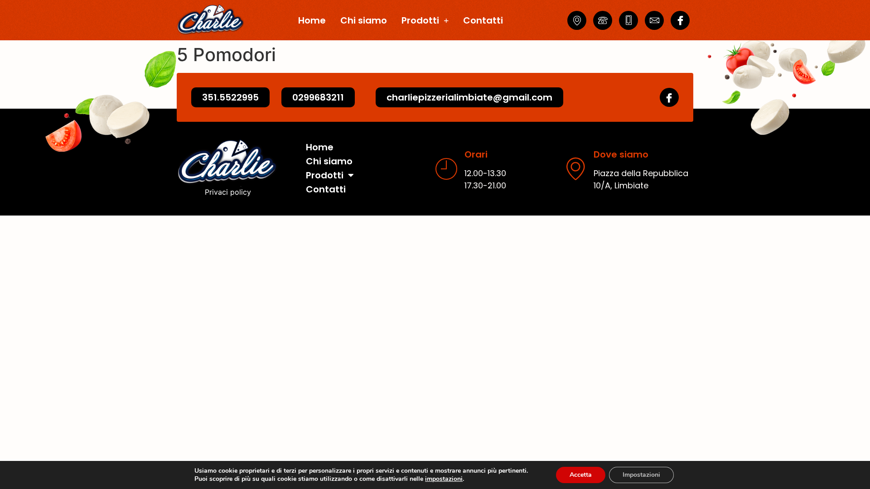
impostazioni (444, 479)
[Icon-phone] (602, 20)
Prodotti (420, 20)
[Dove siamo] (575, 168)
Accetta (581, 474)
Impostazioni (641, 474)
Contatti (483, 20)
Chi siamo (363, 20)
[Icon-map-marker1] (576, 20)
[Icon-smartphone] (628, 20)
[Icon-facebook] (680, 20)
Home (312, 20)
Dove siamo (621, 154)
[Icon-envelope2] (654, 20)
